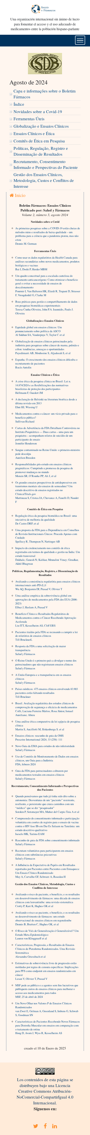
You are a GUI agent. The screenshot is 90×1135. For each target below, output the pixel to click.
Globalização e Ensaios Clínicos (41, 126)
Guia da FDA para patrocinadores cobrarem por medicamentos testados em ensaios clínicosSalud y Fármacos (41, 774)
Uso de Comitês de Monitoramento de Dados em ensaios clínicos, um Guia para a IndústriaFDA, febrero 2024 (46, 760)
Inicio (19, 195)
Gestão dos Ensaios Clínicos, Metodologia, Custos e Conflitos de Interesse (44, 180)
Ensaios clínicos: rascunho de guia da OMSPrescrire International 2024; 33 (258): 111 (39, 737)
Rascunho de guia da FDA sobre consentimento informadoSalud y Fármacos (47, 842)
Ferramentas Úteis (29, 118)
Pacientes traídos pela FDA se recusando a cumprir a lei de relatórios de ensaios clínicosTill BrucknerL (46, 636)
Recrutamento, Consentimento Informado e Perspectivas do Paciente (46, 164)
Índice (19, 104)
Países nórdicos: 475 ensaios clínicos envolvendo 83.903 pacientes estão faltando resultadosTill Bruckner (46, 693)
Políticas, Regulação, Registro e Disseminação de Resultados (41, 151)
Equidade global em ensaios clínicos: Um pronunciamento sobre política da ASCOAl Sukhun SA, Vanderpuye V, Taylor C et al (40, 331)
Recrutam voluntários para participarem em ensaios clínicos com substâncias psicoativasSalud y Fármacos (44, 854)
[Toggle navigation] (80, 40)
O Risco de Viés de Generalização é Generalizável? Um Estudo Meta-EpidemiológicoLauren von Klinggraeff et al (47, 934)
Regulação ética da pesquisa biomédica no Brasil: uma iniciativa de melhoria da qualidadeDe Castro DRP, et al (46, 519)
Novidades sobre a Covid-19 (38, 111)
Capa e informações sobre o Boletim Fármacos (45, 93)
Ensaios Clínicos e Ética (34, 133)
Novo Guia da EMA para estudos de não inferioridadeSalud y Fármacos (45, 748)
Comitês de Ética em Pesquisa (39, 141)
